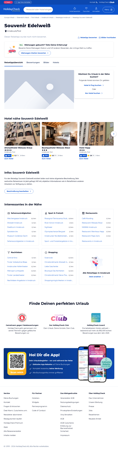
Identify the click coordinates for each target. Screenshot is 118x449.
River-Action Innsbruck (54, 223)
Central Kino (12, 258)
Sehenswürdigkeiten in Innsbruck (20, 241)
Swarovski (49, 258)
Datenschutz (65, 406)
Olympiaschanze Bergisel (55, 232)
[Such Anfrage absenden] (55, 9)
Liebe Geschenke (51, 266)
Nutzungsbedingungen (69, 402)
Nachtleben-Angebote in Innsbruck (21, 280)
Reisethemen (94, 415)
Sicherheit (64, 431)
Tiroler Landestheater (15, 275)
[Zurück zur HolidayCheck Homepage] (12, 9)
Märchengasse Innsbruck (17, 218)
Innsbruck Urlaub (47, 17)
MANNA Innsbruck (89, 227)
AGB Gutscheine (67, 423)
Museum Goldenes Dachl (17, 236)
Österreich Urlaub (23, 17)
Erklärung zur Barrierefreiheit (66, 427)
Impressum (65, 435)
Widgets (35, 402)
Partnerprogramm (39, 406)
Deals (7, 2)
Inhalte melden (10, 435)
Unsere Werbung (95, 402)
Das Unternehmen (96, 398)
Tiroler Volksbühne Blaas (17, 262)
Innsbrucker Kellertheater (17, 266)
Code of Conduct (39, 411)
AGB (62, 419)
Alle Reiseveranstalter (12, 431)
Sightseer (48, 227)
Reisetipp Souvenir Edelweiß (82, 17)
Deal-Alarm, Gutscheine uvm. (15, 411)
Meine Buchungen (11, 398)
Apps (6, 427)
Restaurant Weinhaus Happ (93, 232)
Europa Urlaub (9, 17)
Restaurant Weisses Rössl (92, 223)
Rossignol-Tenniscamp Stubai (56, 218)
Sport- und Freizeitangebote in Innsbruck (59, 241)
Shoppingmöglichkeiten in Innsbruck (59, 280)
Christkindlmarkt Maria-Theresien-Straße (56, 275)
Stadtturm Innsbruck (15, 227)
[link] (74, 9)
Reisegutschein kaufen (13, 419)
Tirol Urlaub (35, 17)
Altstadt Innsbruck (14, 223)
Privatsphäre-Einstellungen (71, 411)
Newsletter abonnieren (13, 415)
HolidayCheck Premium (13, 423)
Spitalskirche (12, 232)
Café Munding (87, 218)
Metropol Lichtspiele (15, 271)
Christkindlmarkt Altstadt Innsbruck (57, 262)
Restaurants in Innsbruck (92, 241)
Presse (91, 406)
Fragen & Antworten (12, 406)
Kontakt (92, 2)
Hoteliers (35, 398)
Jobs (90, 411)
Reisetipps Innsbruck (63, 17)
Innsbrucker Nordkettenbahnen (57, 236)
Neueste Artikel (95, 419)
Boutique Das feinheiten (54, 271)
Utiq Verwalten (66, 415)
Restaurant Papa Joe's (91, 236)
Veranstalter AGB (67, 398)
